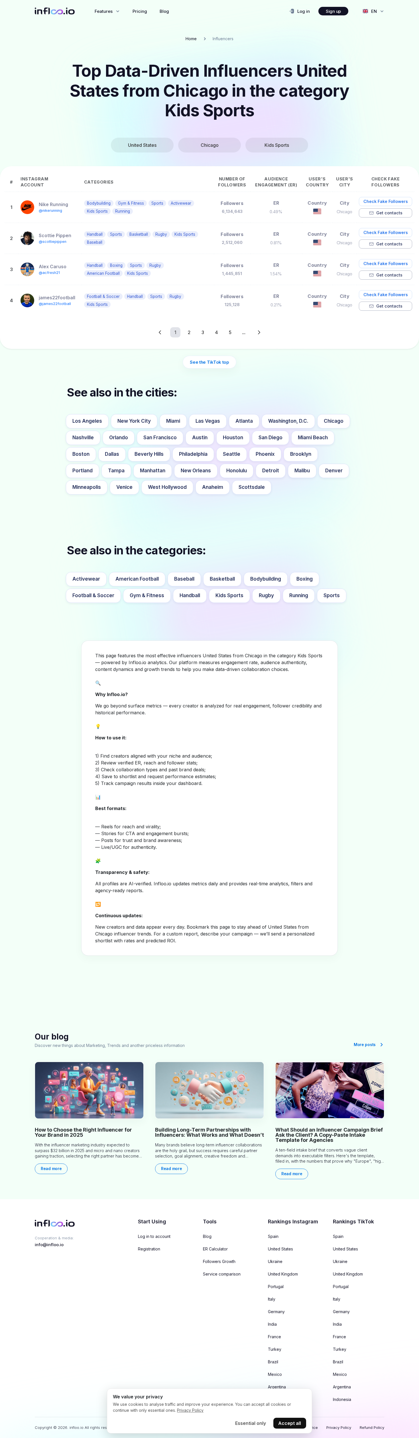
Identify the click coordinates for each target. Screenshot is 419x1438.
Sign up (333, 11)
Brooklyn (300, 454)
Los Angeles (87, 421)
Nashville (83, 437)
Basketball (222, 579)
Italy (271, 1299)
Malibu (302, 470)
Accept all (289, 1423)
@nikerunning (50, 210)
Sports (332, 595)
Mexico (275, 1374)
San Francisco (160, 437)
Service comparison (222, 1274)
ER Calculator (215, 1249)
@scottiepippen (52, 241)
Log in (303, 11)
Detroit (270, 470)
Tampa (116, 470)
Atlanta (244, 421)
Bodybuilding (265, 579)
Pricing (140, 11)
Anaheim (212, 487)
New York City (134, 421)
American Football (137, 579)
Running (298, 595)
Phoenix (265, 454)
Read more (51, 1168)
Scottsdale (252, 487)
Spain (273, 1236)
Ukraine (275, 1262)
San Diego (270, 437)
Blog (164, 11)
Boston (81, 454)
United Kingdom (283, 1274)
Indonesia (342, 1400)
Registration (149, 1249)
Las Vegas (208, 421)
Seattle (231, 454)
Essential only (250, 1423)
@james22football (55, 304)
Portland (82, 470)
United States (280, 1249)
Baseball (184, 579)
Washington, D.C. (288, 421)
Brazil (273, 1362)
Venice (124, 487)
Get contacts (389, 212)
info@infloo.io (49, 1244)
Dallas (112, 454)
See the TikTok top (209, 362)
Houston (233, 437)
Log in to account (154, 1236)
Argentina (277, 1387)
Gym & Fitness (147, 595)
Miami (173, 421)
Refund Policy (372, 1427)
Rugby (266, 595)
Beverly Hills (149, 454)
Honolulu (236, 470)
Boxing (304, 579)
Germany (276, 1312)
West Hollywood (167, 487)
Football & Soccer (93, 595)
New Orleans (196, 470)
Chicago (333, 421)
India (272, 1324)
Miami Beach (313, 437)
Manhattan (152, 470)
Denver (334, 470)
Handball (190, 595)
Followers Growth (219, 1262)
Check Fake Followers (385, 201)
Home (191, 39)
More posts (365, 1044)
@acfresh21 (49, 272)
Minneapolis (86, 487)
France (274, 1337)
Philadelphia (193, 454)
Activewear (86, 579)
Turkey (274, 1349)
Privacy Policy (338, 1427)
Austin (200, 437)
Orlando (118, 437)
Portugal (276, 1287)
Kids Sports (229, 595)
